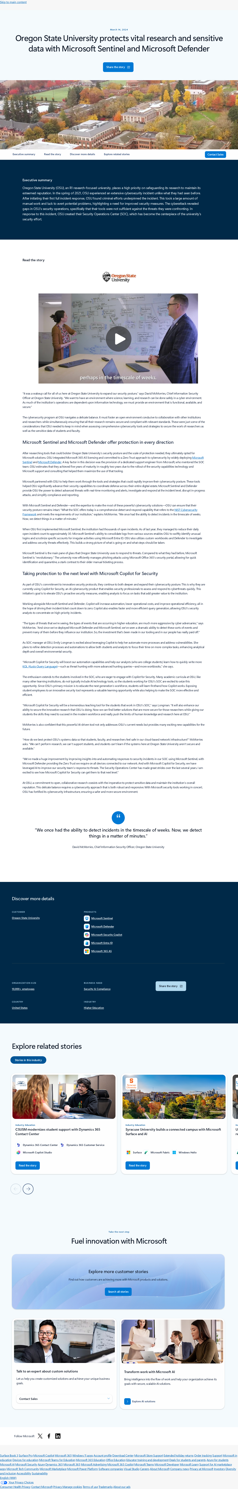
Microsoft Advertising (94, 1464)
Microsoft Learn (189, 1464)
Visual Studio (131, 1469)
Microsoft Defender (49, 462)
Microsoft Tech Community (23, 1469)
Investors (219, 1469)
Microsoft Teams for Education (57, 1460)
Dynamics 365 (54, 1464)
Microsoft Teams (144, 1464)
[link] (24, 155)
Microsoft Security (26, 1464)
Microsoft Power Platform (82, 1469)
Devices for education (25, 1460)
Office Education (116, 1460)
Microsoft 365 (63, 1455)
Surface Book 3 (9, 1455)
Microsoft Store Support (148, 1455)
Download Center (123, 1455)
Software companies (111, 1469)
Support (217, 1455)
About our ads (121, 1487)
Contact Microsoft (42, 1487)
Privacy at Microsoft (201, 1469)
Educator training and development (147, 1460)
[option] (28, 1060)
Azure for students (218, 1460)
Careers (144, 1469)
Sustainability (40, 1473)
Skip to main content (13, 2)
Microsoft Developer (167, 1464)
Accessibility (24, 1473)
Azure (41, 1464)
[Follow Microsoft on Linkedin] (58, 1436)
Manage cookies (72, 1487)
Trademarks (106, 1487)
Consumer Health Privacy (15, 1487)
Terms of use (90, 1487)
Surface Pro (26, 1455)
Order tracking (203, 1455)
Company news (179, 1469)
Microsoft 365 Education (90, 1460)
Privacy (57, 1487)
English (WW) (8, 1478)
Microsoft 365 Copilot (120, 1464)
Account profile (103, 1455)
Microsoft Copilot (43, 1455)
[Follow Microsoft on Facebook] (49, 1436)
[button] (118, 67)
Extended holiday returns (178, 1455)
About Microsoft (159, 1469)
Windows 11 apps (82, 1455)
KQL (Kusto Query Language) (40, 666)
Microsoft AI (7, 1464)
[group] (64, 1124)
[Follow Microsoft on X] (40, 1436)
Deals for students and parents (187, 1460)
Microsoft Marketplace (53, 1469)
